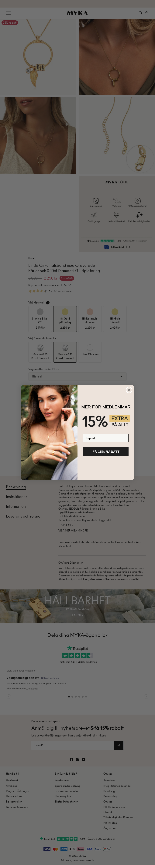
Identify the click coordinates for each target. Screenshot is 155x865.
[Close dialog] (129, 390)
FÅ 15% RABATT (105, 452)
